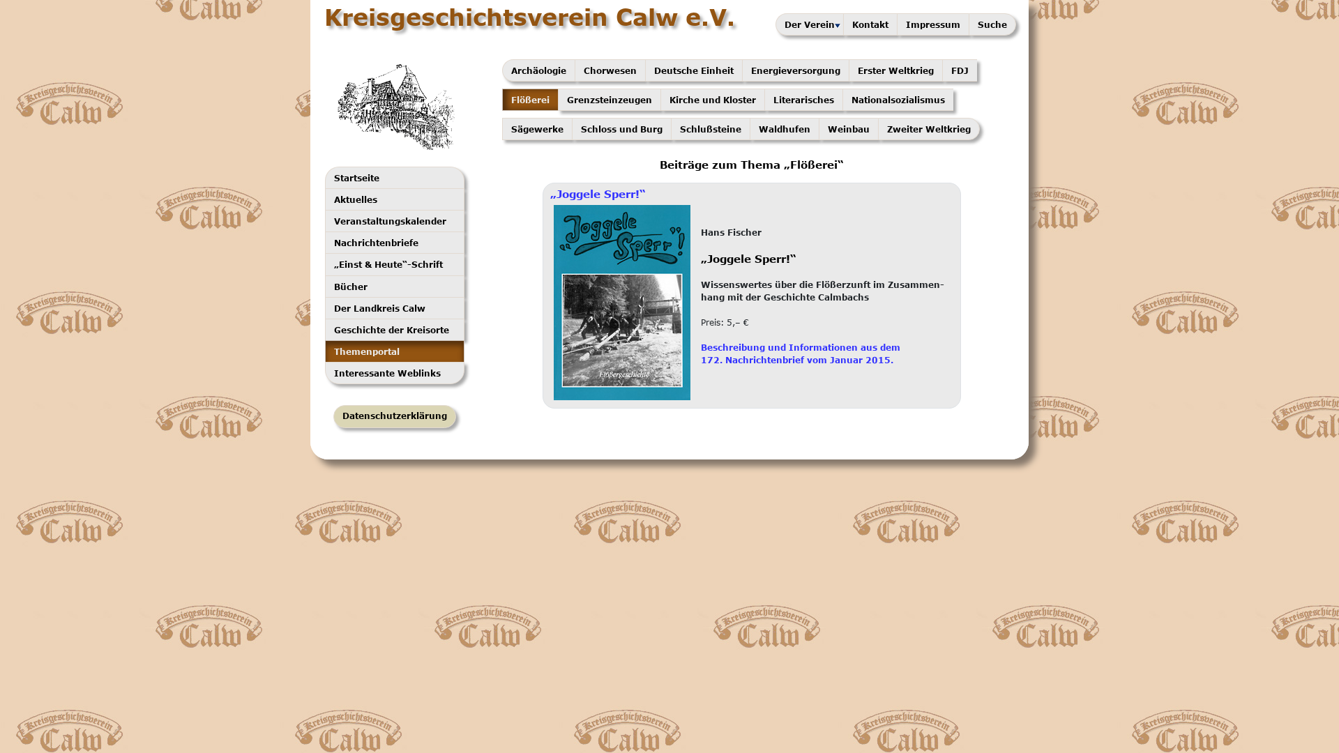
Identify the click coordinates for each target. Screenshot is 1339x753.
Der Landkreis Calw (379, 308)
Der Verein (810, 24)
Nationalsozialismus (898, 100)
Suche (992, 24)
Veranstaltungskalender (390, 221)
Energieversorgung (795, 70)
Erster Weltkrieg (896, 70)
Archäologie (538, 70)
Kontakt (870, 24)
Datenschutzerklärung (394, 416)
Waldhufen (784, 129)
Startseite (356, 178)
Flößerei (530, 100)
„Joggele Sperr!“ (598, 194)
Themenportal (367, 351)
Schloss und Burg (622, 129)
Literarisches (803, 100)
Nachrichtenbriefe (376, 243)
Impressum (933, 24)
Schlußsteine (710, 129)
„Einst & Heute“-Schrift (388, 264)
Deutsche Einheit (694, 70)
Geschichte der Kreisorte (391, 330)
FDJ (960, 70)
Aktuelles (355, 199)
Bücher (351, 286)
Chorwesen (610, 70)
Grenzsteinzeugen (609, 100)
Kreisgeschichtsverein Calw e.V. (529, 17)
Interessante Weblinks (387, 373)
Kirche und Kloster (713, 100)
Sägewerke (537, 129)
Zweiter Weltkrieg (929, 129)
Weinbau (849, 129)
